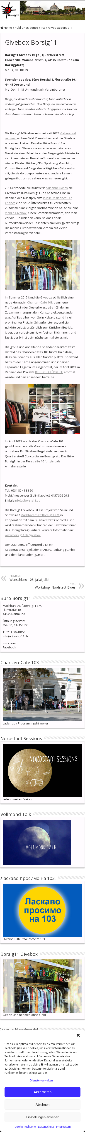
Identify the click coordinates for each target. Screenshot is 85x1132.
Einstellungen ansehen (42, 1117)
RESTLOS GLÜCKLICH (49, 372)
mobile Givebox (16, 213)
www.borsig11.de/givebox (23, 535)
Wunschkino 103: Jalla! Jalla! (29, 578)
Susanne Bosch (57, 188)
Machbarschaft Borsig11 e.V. (40, 515)
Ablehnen (42, 1105)
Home (7, 27)
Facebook (9, 647)
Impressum (63, 1127)
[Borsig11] (42, 10)
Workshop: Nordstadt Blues (55, 585)
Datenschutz (46, 1127)
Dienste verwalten (41, 1080)
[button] (78, 1035)
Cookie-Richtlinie (25, 1127)
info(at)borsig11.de (27, 500)
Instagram (10, 643)
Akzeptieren (42, 1092)
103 (43, 27)
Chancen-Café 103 (39, 302)
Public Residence (26, 27)
